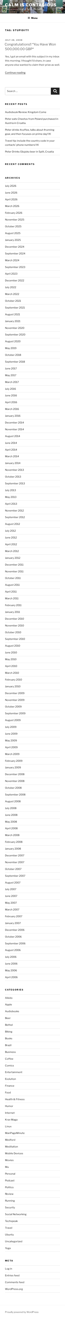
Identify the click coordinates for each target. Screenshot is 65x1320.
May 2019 (10, 348)
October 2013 (13, 476)
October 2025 (13, 226)
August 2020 (12, 341)
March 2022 (12, 294)
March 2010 (12, 672)
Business (10, 1052)
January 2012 (12, 557)
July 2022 (10, 287)
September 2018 (15, 361)
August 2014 (12, 436)
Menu (34, 18)
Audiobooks (12, 1011)
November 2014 (14, 429)
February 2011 (13, 605)
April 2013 (11, 503)
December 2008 (14, 774)
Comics (9, 1065)
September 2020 (15, 334)
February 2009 (13, 760)
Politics (9, 1187)
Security (10, 1207)
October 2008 (13, 787)
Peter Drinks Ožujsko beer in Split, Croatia (29, 151)
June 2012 (11, 537)
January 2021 (12, 321)
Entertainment (13, 1072)
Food (8, 1092)
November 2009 (14, 700)
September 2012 (15, 517)
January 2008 (13, 848)
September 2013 (15, 483)
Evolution (10, 1079)
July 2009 (10, 727)
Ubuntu (9, 1234)
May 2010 (10, 659)
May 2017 (10, 375)
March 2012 (12, 551)
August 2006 (13, 950)
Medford (10, 1139)
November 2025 (14, 219)
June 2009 (11, 733)
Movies (9, 1160)
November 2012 (14, 510)
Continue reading (15, 72)
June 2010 (11, 652)
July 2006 (10, 956)
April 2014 (11, 449)
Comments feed (14, 1282)
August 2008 (13, 801)
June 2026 (11, 192)
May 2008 (11, 821)
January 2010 (12, 686)
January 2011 (12, 612)
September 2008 (15, 794)
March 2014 (12, 456)
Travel (8, 1227)
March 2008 (12, 835)
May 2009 (11, 740)
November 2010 (14, 625)
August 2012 (12, 524)
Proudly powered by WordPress (21, 1312)
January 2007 (13, 923)
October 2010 (13, 632)
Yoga (8, 1248)
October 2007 (13, 869)
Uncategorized (13, 1241)
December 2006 (14, 929)
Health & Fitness (15, 1099)
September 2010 (15, 639)
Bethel (9, 1024)
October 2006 (13, 936)
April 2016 (11, 402)
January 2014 (12, 463)
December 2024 (14, 246)
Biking (8, 1031)
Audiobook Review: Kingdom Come (25, 112)
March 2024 (12, 260)
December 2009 (14, 693)
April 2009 (11, 747)
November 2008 (14, 781)
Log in (8, 1268)
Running (10, 1200)
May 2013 (10, 497)
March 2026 (12, 206)
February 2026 (13, 212)
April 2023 (11, 273)
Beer (8, 1018)
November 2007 (14, 862)
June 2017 (11, 368)
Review (9, 1193)
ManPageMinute (15, 1133)
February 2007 (13, 916)
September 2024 (15, 253)
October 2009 (13, 706)
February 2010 (13, 679)
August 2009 (13, 720)
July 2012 (10, 530)
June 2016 (11, 395)
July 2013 (10, 490)
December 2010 (14, 618)
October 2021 (13, 300)
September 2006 (15, 943)
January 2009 (13, 767)
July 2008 (10, 808)
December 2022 (14, 280)
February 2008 (13, 841)
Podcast (9, 1180)
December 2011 (14, 564)
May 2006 (11, 970)
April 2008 (11, 828)
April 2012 (11, 544)
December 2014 (14, 422)
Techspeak (11, 1221)
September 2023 (15, 267)
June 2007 (11, 896)
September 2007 (15, 875)
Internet (10, 1112)
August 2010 (12, 645)
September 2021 (15, 307)
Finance (9, 1085)
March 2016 (12, 409)
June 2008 (11, 815)
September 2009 (15, 713)
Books (8, 1038)
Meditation (11, 1146)
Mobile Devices (14, 1153)
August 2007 (12, 882)
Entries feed (12, 1275)
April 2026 (11, 199)
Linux (8, 1126)
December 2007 (14, 855)
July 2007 (10, 889)
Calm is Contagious (31, 4)
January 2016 (12, 415)
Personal (10, 1173)
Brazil (8, 1045)
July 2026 (10, 185)
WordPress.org (14, 1289)
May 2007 (11, 902)
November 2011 (14, 571)
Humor (9, 1106)
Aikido (8, 997)
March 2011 (11, 598)
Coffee (9, 1058)
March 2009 (12, 754)
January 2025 (13, 240)
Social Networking (15, 1214)
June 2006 (11, 963)
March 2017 (12, 382)
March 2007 (12, 909)
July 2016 (10, 388)
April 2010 (11, 666)
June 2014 (11, 442)
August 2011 (12, 584)
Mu (7, 1167)
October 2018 (13, 354)
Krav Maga (11, 1119)
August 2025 (12, 233)
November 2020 (14, 328)
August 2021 (12, 314)
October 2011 (13, 578)
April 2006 (11, 977)
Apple (8, 1004)
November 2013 (14, 469)
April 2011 (11, 591)
